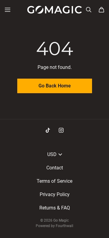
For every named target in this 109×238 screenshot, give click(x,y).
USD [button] (52, 154)
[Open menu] (7, 9)
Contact (54, 168)
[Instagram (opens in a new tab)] (61, 130)
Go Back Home (54, 86)
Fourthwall (64, 226)
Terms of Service (54, 181)
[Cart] (101, 9)
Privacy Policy (55, 194)
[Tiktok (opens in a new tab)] (47, 130)
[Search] (88, 9)
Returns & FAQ (54, 208)
